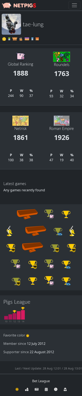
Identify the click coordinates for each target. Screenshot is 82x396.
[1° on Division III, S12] (14, 316)
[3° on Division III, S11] (10, 317)
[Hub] (26, 389)
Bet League (41, 381)
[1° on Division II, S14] (23, 315)
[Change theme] (17, 389)
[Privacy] (65, 389)
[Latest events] (46, 389)
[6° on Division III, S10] (6, 318)
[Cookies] (55, 389)
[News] (36, 389)
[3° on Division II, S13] (19, 315)
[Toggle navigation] (74, 5)
